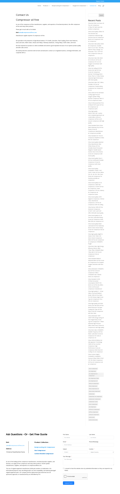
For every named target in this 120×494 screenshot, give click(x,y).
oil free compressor (93, 412)
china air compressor (94, 383)
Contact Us (93, 5)
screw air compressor (94, 414)
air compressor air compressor (93, 374)
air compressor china (94, 378)
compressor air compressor (95, 396)
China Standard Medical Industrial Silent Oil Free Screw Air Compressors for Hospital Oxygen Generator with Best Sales (96, 262)
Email (64, 442)
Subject (65, 449)
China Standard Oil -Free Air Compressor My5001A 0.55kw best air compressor (96, 137)
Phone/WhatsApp (93, 442)
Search (101, 15)
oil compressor (92, 407)
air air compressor (93, 368)
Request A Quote (100, 1)
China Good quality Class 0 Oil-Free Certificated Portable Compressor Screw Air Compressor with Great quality (96, 162)
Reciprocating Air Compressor (60, 5)
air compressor (92, 371)
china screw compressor (94, 391)
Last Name (92, 434)
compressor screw (93, 401)
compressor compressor (94, 399)
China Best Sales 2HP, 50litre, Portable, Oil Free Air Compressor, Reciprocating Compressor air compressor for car (96, 86)
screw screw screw (93, 420)
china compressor (93, 386)
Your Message (67, 456)
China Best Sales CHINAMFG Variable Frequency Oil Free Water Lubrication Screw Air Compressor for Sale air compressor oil (95, 333)
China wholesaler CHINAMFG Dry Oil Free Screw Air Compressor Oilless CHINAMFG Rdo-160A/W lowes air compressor (96, 272)
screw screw (91, 417)
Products (45, 5)
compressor (92, 394)
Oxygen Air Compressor (79, 5)
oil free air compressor (94, 409)
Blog (99, 5)
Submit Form (68, 483)
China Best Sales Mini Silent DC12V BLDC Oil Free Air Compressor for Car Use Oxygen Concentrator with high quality (95, 62)
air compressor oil (93, 381)
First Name (66, 434)
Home (39, 5)
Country (91, 449)
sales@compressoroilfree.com (28, 32)
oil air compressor (93, 404)
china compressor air (94, 388)
